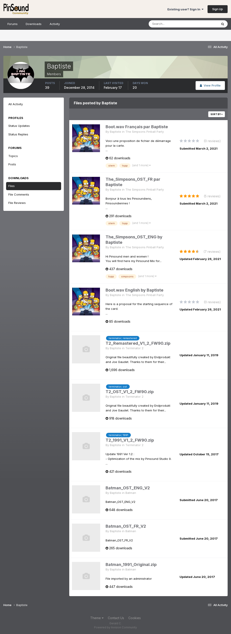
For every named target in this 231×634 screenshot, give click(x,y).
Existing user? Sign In (184, 9)
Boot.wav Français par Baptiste (137, 126)
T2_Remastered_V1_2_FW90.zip (138, 343)
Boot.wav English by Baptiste (134, 290)
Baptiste (115, 131)
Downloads (34, 24)
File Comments (18, 194)
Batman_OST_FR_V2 (126, 526)
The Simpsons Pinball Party (144, 131)
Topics (13, 156)
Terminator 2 (134, 348)
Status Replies (18, 134)
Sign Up (217, 9)
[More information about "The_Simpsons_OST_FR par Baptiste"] (86, 191)
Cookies (134, 618)
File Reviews (17, 203)
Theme (96, 618)
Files (11, 186)
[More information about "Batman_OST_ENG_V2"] (86, 499)
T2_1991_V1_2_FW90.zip (130, 440)
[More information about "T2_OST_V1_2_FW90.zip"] (86, 398)
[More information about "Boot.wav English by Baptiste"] (86, 301)
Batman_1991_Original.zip (131, 564)
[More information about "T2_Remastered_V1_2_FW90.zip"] (86, 349)
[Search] (223, 23)
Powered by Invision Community (115, 627)
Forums (12, 24)
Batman (130, 493)
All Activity (15, 104)
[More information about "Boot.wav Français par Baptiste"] (86, 138)
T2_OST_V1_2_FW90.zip (130, 391)
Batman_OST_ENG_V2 (128, 488)
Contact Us (116, 618)
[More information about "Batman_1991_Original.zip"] (86, 576)
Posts (12, 164)
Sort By (215, 114)
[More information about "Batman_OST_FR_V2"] (86, 538)
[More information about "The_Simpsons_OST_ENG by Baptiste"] (86, 248)
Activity (55, 24)
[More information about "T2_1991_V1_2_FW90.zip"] (86, 446)
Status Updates (201, 23)
